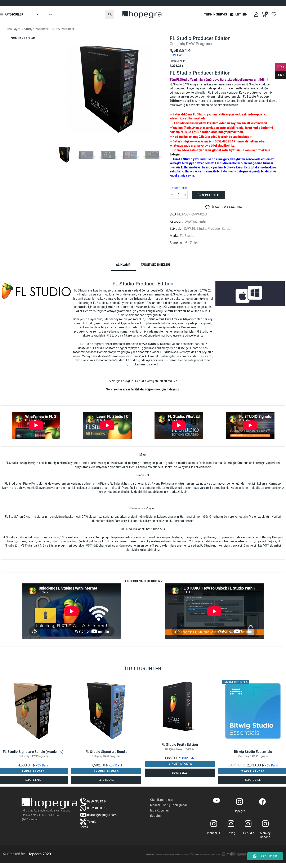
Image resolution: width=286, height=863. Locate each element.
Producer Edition (219, 229)
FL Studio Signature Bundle (106, 754)
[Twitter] (181, 243)
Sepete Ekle (210, 195)
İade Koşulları (159, 810)
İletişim (240, 14)
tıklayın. (175, 154)
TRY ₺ (280, 66)
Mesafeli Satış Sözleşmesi (168, 805)
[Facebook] (186, 243)
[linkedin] (195, 243)
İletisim (155, 815)
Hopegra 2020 (38, 854)
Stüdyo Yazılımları (36, 29)
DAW (187, 229)
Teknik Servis (215, 14)
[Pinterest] (191, 243)
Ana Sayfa (13, 29)
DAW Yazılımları (64, 29)
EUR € (280, 75)
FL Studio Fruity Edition (179, 747)
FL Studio (199, 229)
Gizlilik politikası (161, 799)
